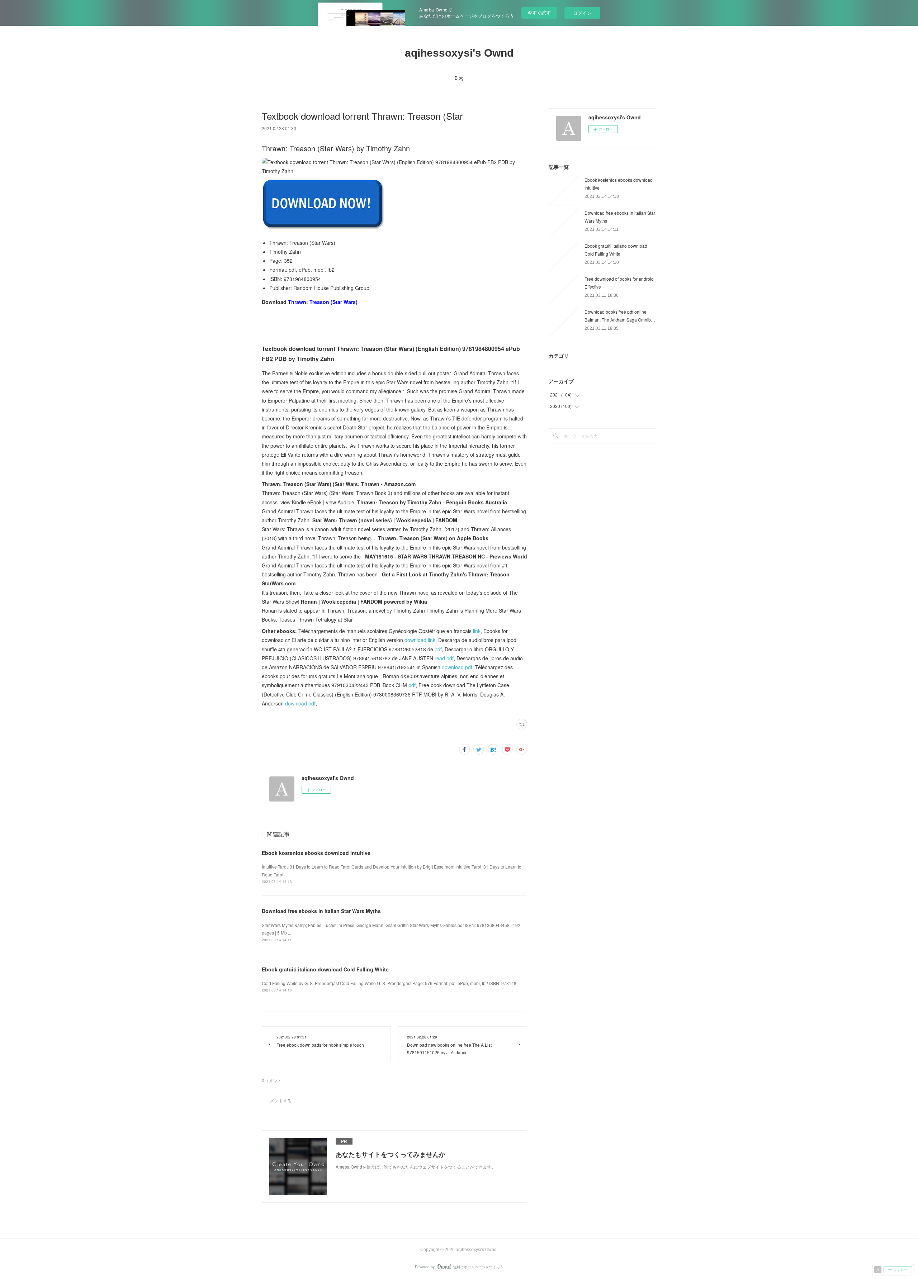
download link (419, 639)
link (477, 630)
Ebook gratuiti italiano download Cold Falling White (325, 969)
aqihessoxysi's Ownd (459, 53)
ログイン (582, 12)
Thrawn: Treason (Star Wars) (323, 301)
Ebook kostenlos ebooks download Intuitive (316, 852)
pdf (438, 649)
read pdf (444, 658)
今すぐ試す (539, 12)
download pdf (457, 667)
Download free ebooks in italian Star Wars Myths (321, 910)
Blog (459, 78)
